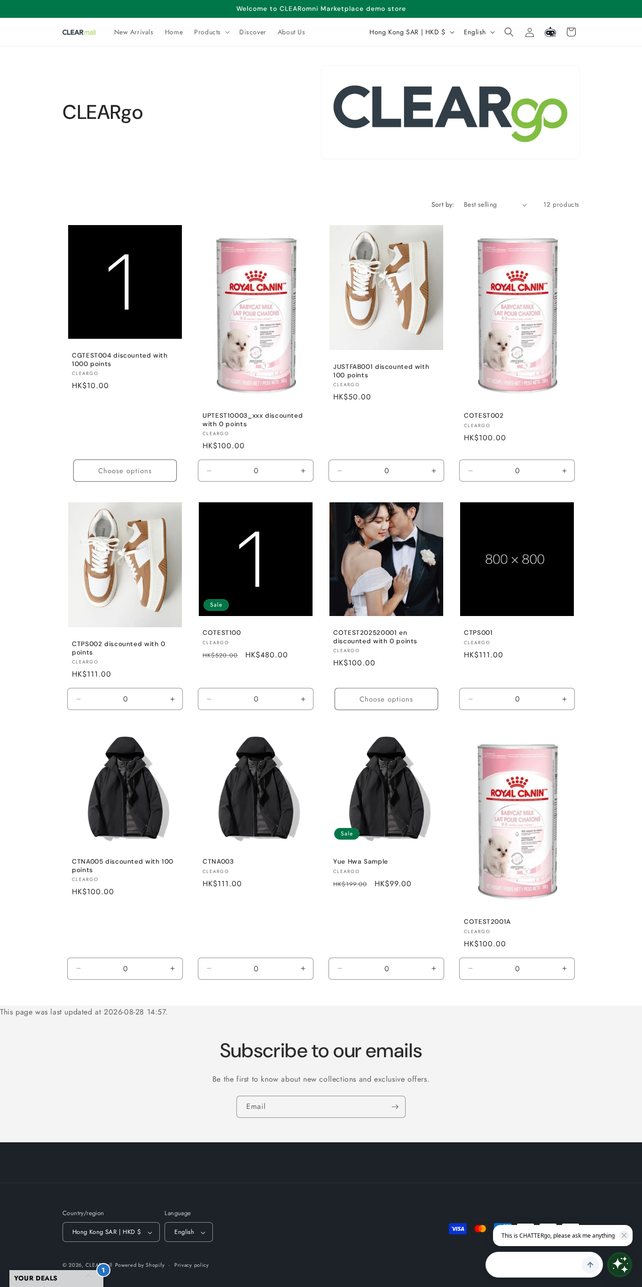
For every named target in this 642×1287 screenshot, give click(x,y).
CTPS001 (478, 633)
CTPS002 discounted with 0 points (118, 648)
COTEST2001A (487, 922)
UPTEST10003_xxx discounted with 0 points (253, 420)
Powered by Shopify (140, 1265)
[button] (211, 32)
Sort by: (442, 204)
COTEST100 (222, 633)
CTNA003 (218, 862)
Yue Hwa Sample (360, 862)
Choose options (125, 471)
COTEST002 (484, 416)
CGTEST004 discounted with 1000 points (120, 359)
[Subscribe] (394, 1107)
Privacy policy (191, 1265)
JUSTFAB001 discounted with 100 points (381, 371)
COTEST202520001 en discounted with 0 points (375, 637)
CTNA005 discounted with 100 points (122, 866)
